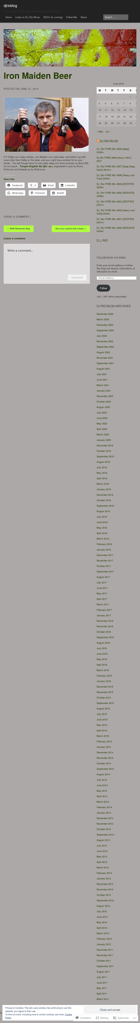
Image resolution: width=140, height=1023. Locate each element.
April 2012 (102, 927)
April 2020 (102, 429)
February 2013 (104, 873)
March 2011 (103, 999)
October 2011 (104, 960)
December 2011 (105, 949)
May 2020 (102, 423)
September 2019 (105, 456)
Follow (103, 288)
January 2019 (104, 489)
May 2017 (102, 593)
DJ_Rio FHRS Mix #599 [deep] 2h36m (113, 150)
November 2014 (105, 758)
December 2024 (105, 325)
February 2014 (104, 807)
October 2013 (104, 829)
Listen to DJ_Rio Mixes (27, 17)
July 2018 (102, 516)
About (84, 17)
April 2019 (102, 478)
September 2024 (105, 330)
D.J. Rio (102, 240)
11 (106, 109)
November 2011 (105, 955)
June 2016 (102, 653)
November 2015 (105, 692)
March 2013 (103, 867)
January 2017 (104, 615)
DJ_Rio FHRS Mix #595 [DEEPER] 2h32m (115, 185)
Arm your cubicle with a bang (70, 228)
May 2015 (102, 725)
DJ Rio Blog (109, 141)
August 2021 (103, 368)
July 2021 (102, 374)
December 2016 (105, 620)
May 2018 (102, 527)
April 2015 (102, 730)
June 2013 (102, 851)
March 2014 (103, 801)
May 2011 (102, 988)
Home (8, 17)
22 (131, 116)
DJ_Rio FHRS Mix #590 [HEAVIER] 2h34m (115, 229)
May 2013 (102, 856)
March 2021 (103, 385)
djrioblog (10, 5)
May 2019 (102, 473)
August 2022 (103, 352)
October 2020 (104, 401)
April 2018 (102, 533)
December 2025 (105, 314)
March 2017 (103, 604)
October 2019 (104, 451)
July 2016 (102, 648)
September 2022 (105, 346)
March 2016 (103, 670)
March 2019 (103, 483)
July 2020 (102, 412)
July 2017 (102, 582)
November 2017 (105, 560)
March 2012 (103, 933)
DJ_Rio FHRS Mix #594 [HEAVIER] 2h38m (115, 194)
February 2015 (104, 741)
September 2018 (105, 505)
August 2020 (103, 407)
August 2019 (103, 462)
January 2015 (104, 747)
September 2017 (105, 571)
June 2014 (102, 785)
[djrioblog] (70, 48)
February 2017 (104, 610)
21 (124, 116)
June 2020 (102, 418)
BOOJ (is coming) (53, 17)
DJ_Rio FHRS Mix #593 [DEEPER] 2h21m (115, 203)
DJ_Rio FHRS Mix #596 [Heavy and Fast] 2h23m (116, 176)
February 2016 (104, 675)
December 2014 (105, 752)
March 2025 (103, 319)
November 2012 (105, 889)
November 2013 (105, 823)
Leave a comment (16, 216)
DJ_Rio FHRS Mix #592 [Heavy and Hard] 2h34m (116, 211)
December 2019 (105, 445)
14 (124, 109)
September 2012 (105, 900)
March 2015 (103, 736)
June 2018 (102, 522)
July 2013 (102, 845)
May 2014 (102, 790)
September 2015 (105, 703)
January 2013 (104, 878)
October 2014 (104, 763)
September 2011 (105, 966)
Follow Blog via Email (111, 257)
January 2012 (104, 944)
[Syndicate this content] (98, 141)
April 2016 (102, 664)
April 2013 (102, 862)
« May (100, 131)
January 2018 (104, 549)
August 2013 (103, 840)
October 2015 (104, 697)
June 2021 (102, 379)
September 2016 (105, 637)
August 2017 (103, 577)
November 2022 (105, 341)
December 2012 (105, 884)
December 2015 (105, 686)
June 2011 (102, 982)
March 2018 (103, 538)
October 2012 (104, 895)
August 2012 (103, 906)
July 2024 (102, 335)
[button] (47, 124)
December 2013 (105, 818)
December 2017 (105, 555)
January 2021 (104, 390)
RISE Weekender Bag (18, 228)
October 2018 (104, 500)
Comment (77, 277)
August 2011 (103, 971)
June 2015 (102, 719)
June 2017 (102, 588)
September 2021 (105, 363)
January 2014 (104, 812)
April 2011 (102, 993)
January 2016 (104, 681)
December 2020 (105, 396)
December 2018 (105, 494)
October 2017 (104, 566)
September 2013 (105, 834)
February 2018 (104, 544)
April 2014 (102, 796)
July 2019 (102, 467)
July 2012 (102, 911)
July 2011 (102, 977)
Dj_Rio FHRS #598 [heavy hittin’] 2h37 (114, 159)
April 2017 (102, 599)
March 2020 (103, 434)
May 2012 (102, 922)
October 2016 (104, 631)
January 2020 (104, 440)
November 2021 (105, 357)
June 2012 (102, 916)
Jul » (107, 131)
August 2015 (103, 708)
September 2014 (105, 768)
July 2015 (102, 714)
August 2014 (103, 774)
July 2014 (102, 779)
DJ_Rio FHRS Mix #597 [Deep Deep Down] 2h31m (116, 168)
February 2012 (104, 938)
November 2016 (105, 626)
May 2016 (102, 659)
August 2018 (103, 511)
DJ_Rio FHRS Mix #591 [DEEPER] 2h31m (115, 220)
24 (100, 123)
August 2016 (103, 642)
